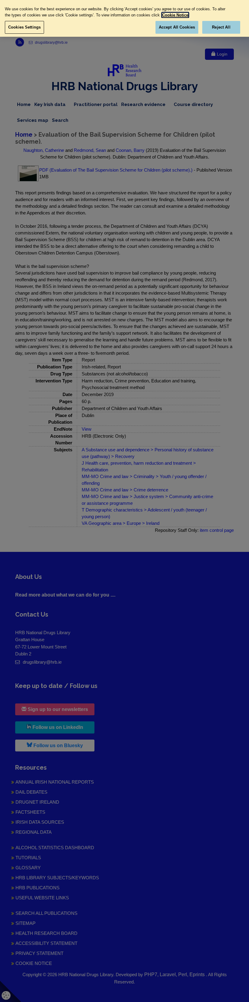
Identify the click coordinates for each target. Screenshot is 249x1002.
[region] (124, 18)
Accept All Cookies (177, 27)
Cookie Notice (175, 15)
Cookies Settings (24, 27)
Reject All (221, 27)
